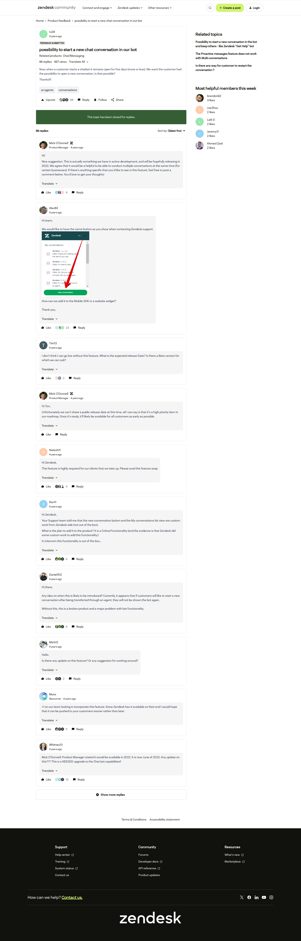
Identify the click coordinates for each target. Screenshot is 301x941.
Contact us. (72, 897)
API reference (147, 868)
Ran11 (52, 502)
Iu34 (52, 32)
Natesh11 (55, 450)
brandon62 (214, 96)
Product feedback (59, 21)
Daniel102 (55, 574)
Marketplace (233, 861)
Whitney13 (55, 745)
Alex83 (53, 208)
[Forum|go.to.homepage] (57, 8)
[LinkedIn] (257, 897)
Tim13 (53, 343)
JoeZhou (212, 108)
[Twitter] (242, 897)
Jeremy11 (213, 131)
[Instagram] (271, 897)
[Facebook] (249, 897)
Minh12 (53, 642)
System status (65, 868)
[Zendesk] (150, 922)
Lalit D (211, 120)
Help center (63, 855)
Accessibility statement (165, 819)
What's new (232, 855)
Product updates (149, 875)
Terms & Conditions (133, 819)
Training (60, 861)
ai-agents (47, 90)
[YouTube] (264, 897)
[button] (230, 8)
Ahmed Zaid (215, 143)
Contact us (62, 875)
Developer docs (148, 861)
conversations (68, 90)
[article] (111, 168)
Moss (52, 694)
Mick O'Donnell (58, 143)
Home (40, 21)
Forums (143, 855)
